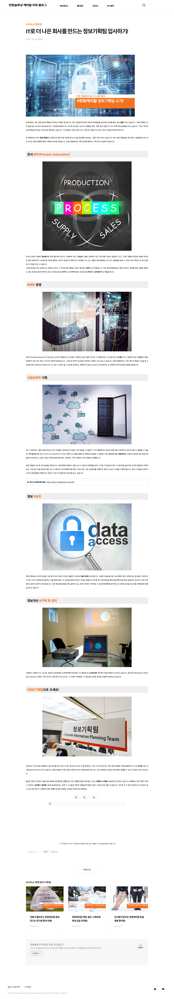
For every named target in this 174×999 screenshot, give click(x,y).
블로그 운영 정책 (14, 987)
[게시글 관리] (36, 852)
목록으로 (87, 870)
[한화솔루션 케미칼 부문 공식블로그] (28, 5)
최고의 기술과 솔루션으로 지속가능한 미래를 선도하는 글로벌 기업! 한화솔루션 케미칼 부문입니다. (66, 948)
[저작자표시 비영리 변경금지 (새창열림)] (54, 852)
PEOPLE (64, 6)
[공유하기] (33, 852)
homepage (155, 989)
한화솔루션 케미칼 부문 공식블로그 (47, 944)
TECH (95, 6)
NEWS (80, 6)
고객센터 (27, 987)
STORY (110, 6)
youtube (163, 989)
